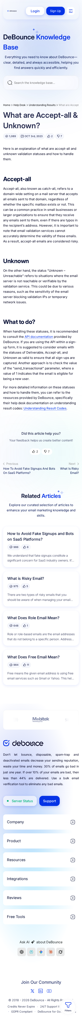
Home (6, 105)
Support (49, 801)
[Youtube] (49, 991)
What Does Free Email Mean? (33, 657)
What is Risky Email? (69, 468)
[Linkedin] (40, 991)
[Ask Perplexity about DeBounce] (31, 952)
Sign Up (55, 11)
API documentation (39, 337)
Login (35, 11)
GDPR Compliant (21, 1011)
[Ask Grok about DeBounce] (60, 952)
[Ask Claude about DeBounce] (50, 952)
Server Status (22, 801)
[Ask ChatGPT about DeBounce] (21, 952)
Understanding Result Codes (45, 408)
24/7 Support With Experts (57, 1006)
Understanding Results (42, 105)
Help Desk (19, 105)
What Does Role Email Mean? (33, 618)
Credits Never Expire (21, 1006)
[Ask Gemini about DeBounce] (41, 952)
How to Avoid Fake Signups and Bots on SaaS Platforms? (29, 468)
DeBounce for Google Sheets (57, 1011)
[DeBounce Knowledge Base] (12, 11)
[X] (32, 991)
